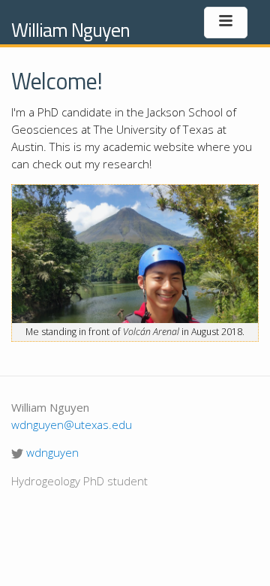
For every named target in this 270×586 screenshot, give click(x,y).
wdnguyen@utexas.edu (71, 424)
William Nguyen (70, 29)
